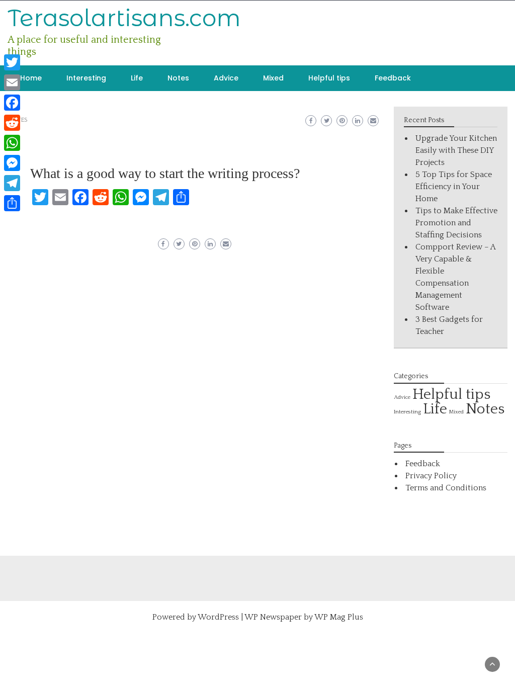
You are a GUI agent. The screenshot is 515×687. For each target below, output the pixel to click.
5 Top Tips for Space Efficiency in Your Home (453, 186)
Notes (178, 78)
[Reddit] (12, 123)
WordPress (218, 617)
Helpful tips (329, 78)
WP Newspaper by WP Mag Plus (303, 617)
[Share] (12, 203)
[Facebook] (12, 103)
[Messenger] (12, 163)
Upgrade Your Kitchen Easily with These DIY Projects (456, 150)
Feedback (393, 78)
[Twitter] (12, 62)
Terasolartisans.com (124, 18)
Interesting (86, 78)
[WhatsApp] (12, 143)
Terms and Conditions (445, 487)
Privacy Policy (431, 475)
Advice (226, 78)
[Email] (12, 82)
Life (137, 78)
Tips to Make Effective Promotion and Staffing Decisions (456, 222)
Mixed (273, 78)
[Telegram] (12, 183)
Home (31, 78)
